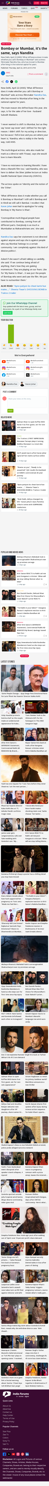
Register (44, 3)
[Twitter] (8, 1454)
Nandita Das (40, 95)
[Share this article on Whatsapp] (16, 81)
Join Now (7, 313)
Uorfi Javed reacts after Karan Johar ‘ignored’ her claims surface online (31, 454)
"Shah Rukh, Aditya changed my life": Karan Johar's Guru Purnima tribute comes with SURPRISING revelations (30, 503)
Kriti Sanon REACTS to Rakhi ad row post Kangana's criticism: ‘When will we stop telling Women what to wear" (31, 577)
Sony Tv (6, 1441)
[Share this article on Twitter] (11, 81)
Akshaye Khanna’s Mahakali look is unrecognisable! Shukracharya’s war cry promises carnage (31, 559)
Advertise (7, 1409)
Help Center (8, 1415)
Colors (5, 1437)
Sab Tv (6, 1444)
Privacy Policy (8, 1421)
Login (36, 3)
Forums (14, 8)
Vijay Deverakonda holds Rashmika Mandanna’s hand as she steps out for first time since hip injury (31, 645)
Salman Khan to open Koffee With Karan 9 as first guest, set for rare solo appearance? (31, 424)
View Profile (10, 76)
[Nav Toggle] (2, 3)
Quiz (33, 8)
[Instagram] (18, 1454)
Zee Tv (6, 1434)
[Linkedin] (27, 1454)
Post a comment (36, 74)
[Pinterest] (22, 1454)
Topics (24, 8)
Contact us (7, 1412)
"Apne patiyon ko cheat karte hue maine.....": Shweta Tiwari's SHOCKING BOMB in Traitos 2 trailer (24, 289)
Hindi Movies (6, 44)
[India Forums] (12, 3)
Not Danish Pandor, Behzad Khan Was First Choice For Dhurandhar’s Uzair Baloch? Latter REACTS (31, 596)
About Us (7, 1406)
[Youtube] (13, 1454)
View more (24, 656)
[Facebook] (4, 1454)
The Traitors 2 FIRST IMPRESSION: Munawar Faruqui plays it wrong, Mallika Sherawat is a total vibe (30, 441)
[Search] (30, 3)
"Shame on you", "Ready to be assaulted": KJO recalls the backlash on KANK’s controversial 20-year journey (31, 471)
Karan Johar (6, 206)
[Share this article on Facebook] (7, 81)
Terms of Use (8, 1418)
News (5, 8)
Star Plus (6, 1431)
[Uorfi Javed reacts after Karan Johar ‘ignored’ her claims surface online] (9, 457)
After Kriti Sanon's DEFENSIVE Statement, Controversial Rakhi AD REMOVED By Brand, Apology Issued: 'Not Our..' (31, 629)
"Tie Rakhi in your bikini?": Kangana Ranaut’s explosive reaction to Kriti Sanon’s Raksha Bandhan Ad (31, 610)
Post (10, 411)
